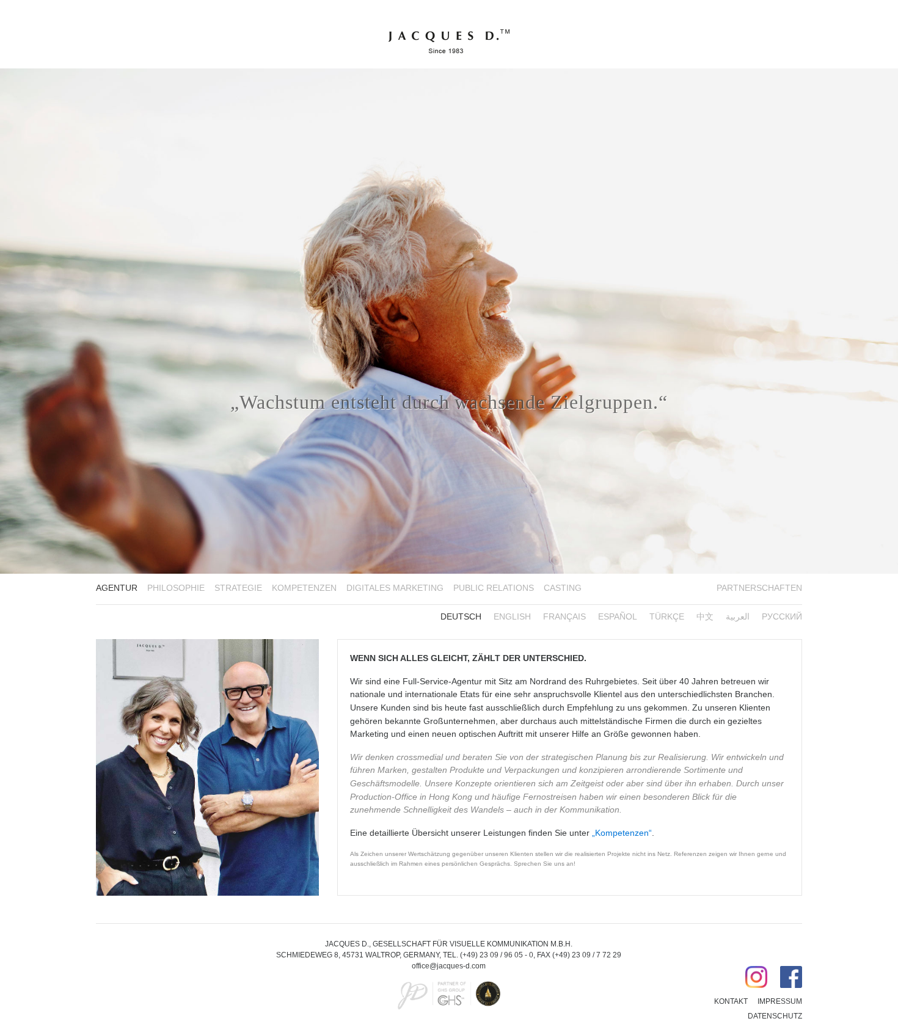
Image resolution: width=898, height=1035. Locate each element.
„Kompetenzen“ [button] (622, 833)
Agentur (116, 588)
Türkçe (666, 616)
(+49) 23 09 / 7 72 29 (586, 955)
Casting (563, 588)
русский (782, 616)
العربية (738, 616)
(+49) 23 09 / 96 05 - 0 (496, 955)
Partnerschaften (759, 588)
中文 (705, 616)
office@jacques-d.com (449, 966)
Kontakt (731, 1001)
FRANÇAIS (564, 616)
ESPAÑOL (617, 616)
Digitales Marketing (395, 588)
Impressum (779, 1001)
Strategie (238, 588)
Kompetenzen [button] (304, 588)
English (512, 616)
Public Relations (493, 588)
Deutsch (460, 616)
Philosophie (176, 588)
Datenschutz (775, 1016)
